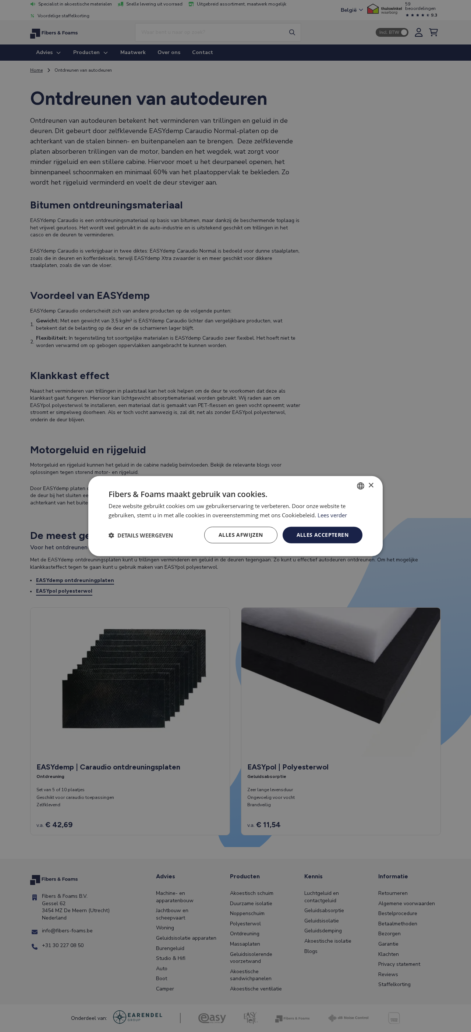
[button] (141, 535)
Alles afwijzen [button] (241, 534)
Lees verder (332, 514)
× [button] (370, 485)
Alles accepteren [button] (322, 534)
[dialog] (235, 516)
